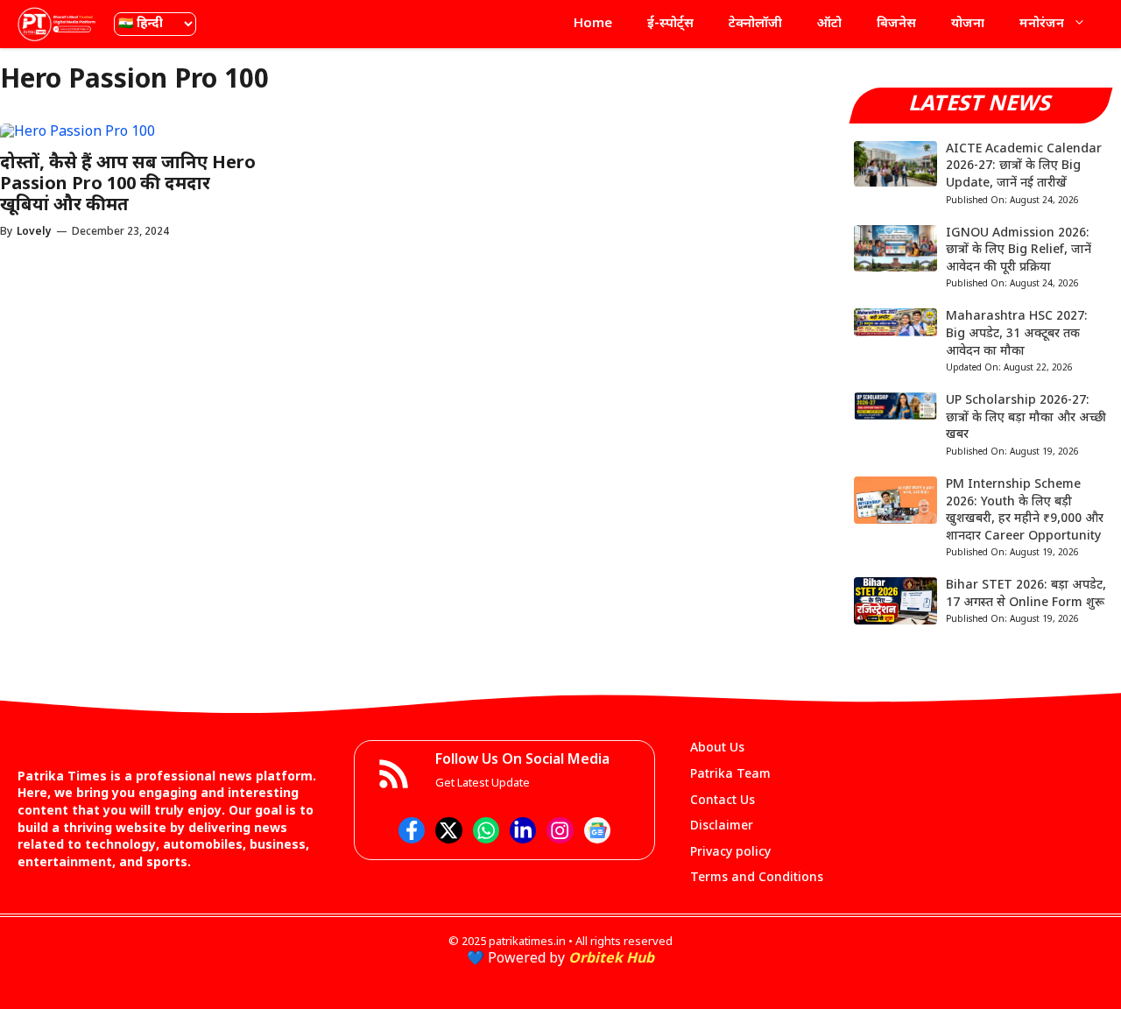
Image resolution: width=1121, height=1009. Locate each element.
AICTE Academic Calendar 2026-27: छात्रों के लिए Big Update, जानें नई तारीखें (1024, 166)
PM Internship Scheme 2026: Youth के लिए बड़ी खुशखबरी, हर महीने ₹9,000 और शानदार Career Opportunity (1024, 510)
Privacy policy (730, 852)
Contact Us (722, 801)
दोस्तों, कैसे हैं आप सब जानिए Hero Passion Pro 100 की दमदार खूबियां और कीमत (128, 184)
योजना (967, 24)
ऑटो (829, 24)
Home (593, 24)
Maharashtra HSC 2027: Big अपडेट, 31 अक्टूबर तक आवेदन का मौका (1017, 333)
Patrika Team (730, 774)
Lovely (34, 232)
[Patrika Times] (57, 24)
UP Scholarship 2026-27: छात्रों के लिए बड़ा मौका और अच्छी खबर (1026, 417)
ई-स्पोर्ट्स (670, 24)
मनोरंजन (1041, 24)
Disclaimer (721, 826)
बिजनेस (896, 24)
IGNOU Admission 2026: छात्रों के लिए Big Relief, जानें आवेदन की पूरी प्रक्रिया (1018, 250)
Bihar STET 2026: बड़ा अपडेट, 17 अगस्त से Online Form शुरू (1026, 594)
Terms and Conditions (756, 878)
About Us (717, 748)
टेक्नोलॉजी (755, 24)
